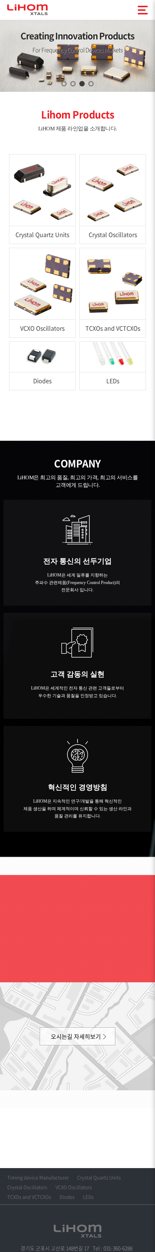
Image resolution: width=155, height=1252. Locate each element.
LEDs (88, 1196)
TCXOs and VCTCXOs (29, 1196)
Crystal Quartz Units (99, 1177)
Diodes (67, 1196)
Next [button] (141, 43)
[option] (77, 56)
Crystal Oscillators (27, 1187)
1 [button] (64, 83)
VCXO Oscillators (74, 1187)
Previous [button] (13, 43)
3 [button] (82, 83)
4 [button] (91, 83)
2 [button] (73, 83)
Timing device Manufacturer (38, 1177)
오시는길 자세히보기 (76, 1036)
